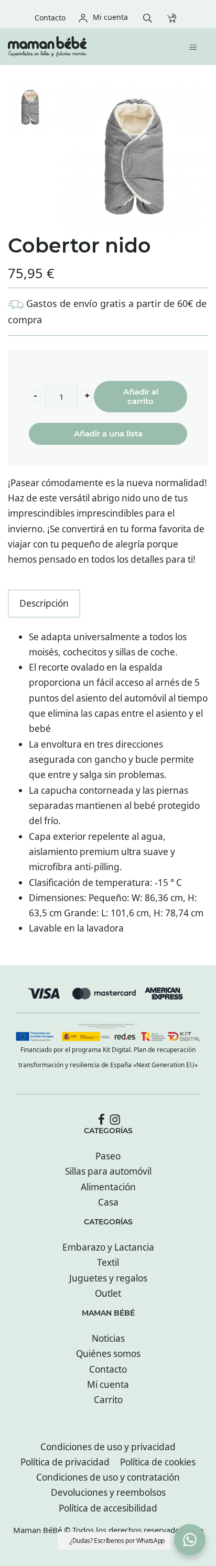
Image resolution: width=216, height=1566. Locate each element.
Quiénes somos (108, 1354)
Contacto (108, 1369)
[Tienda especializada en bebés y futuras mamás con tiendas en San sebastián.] (84, 46)
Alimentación (108, 1187)
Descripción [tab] (44, 603)
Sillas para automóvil (108, 1171)
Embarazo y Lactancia (108, 1247)
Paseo (108, 1156)
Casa (108, 1202)
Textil (108, 1262)
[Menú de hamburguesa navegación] (195, 46)
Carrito (108, 1400)
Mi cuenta (108, 1384)
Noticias (108, 1338)
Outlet (108, 1293)
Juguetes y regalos (108, 1278)
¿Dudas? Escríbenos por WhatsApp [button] (117, 1540)
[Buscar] (150, 17)
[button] (35, 396)
